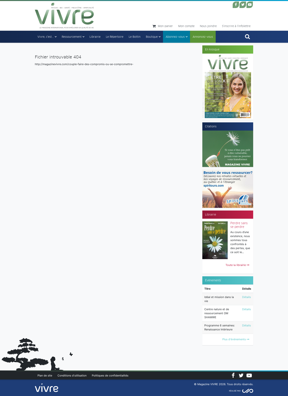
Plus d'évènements (234, 339)
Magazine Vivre (64, 15)
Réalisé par (234, 391)
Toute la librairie (236, 265)
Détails (246, 297)
